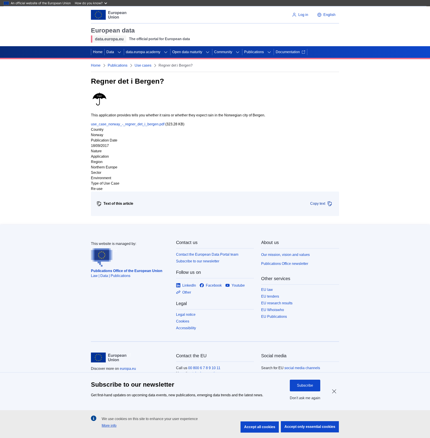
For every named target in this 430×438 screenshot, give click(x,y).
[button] (326, 15)
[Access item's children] (119, 52)
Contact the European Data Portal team (207, 254)
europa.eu (128, 368)
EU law (267, 290)
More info (109, 425)
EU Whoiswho (272, 310)
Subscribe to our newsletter (197, 261)
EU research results (276, 303)
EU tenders (270, 296)
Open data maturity (187, 52)
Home (98, 52)
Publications (254, 52)
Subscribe (305, 385)
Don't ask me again (305, 398)
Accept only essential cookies (309, 427)
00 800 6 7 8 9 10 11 (204, 368)
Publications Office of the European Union (126, 271)
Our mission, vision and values (285, 255)
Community (223, 52)
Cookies (182, 321)
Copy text (317, 203)
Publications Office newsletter (284, 264)
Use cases (143, 65)
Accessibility (186, 328)
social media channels (302, 368)
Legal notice (186, 314)
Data (110, 52)
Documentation (288, 52)
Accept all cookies (259, 427)
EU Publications (274, 316)
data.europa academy (143, 52)
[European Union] (108, 15)
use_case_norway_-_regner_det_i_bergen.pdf (127, 124)
